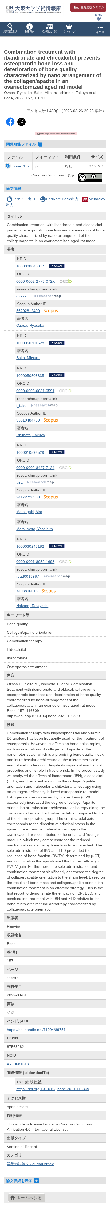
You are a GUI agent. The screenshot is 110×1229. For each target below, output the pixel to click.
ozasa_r (23, 296)
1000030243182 (30, 546)
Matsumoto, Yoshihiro (34, 529)
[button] (10, 29)
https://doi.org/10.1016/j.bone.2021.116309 (52, 1089)
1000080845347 (30, 266)
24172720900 (28, 497)
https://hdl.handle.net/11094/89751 (36, 1029)
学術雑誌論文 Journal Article (30, 1164)
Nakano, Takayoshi (32, 606)
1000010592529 (30, 452)
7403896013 (27, 591)
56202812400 (28, 311)
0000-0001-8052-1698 (35, 562)
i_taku (21, 405)
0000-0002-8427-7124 (35, 468)
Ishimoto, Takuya (30, 435)
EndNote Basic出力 (62, 199)
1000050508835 (30, 375)
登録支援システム (92, 7)
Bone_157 (21, 166)
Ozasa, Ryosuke (30, 325)
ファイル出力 (24, 199)
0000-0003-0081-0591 (35, 391)
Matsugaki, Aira (29, 512)
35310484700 (28, 420)
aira (19, 482)
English (99, 14)
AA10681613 (18, 1064)
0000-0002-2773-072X (35, 281)
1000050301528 (30, 343)
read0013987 (27, 576)
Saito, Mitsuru (28, 358)
